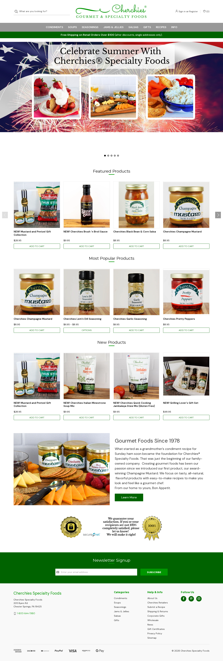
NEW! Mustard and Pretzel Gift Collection (32, 233)
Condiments (54, 27)
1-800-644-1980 (26, 613)
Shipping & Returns (157, 611)
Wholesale (153, 620)
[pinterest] (191, 598)
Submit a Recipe (156, 607)
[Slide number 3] (111, 155)
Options (87, 330)
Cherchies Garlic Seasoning (130, 319)
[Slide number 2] (108, 155)
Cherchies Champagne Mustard (182, 231)
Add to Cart (36, 246)
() (207, 11)
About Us (152, 598)
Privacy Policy (154, 633)
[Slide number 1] (111, 87)
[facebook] (183, 598)
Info (174, 27)
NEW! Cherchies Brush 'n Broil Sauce (86, 231)
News (150, 624)
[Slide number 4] (115, 155)
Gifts (147, 27)
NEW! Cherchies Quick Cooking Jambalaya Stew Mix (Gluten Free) (134, 404)
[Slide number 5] (118, 155)
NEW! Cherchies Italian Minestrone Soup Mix (85, 404)
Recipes (161, 27)
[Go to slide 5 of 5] (3, 96)
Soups (72, 27)
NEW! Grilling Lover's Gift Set (180, 403)
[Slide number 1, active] (105, 155)
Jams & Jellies (113, 27)
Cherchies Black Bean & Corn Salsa (134, 231)
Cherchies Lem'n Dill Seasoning (82, 319)
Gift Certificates (156, 629)
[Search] (17, 11)
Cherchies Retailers (157, 602)
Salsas (133, 27)
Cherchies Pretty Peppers (179, 319)
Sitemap (152, 637)
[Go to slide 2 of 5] (220, 96)
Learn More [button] (129, 497)
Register (193, 11)
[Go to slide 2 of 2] (5, 215)
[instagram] (199, 598)
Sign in (182, 11)
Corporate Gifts (156, 615)
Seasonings (90, 27)
